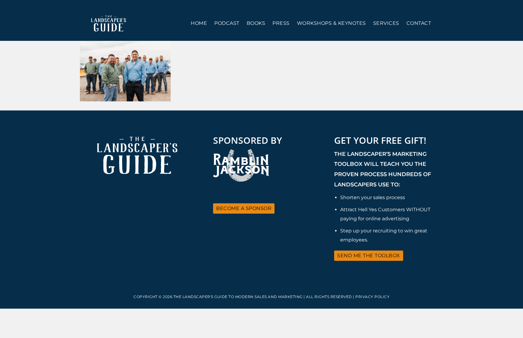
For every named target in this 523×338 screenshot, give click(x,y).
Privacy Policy (372, 296)
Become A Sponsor (243, 208)
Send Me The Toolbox (368, 255)
